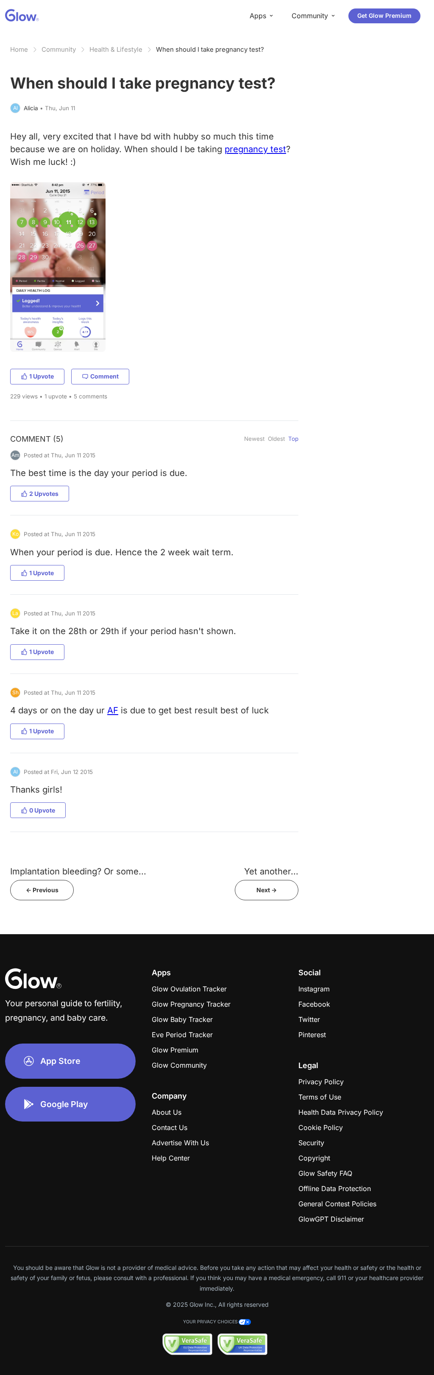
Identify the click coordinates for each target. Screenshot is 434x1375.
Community (59, 49)
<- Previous (42, 889)
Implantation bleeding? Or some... (78, 871)
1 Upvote (41, 376)
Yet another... (271, 871)
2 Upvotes (43, 493)
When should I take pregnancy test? (210, 49)
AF (112, 710)
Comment (104, 376)
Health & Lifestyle (115, 49)
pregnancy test (255, 149)
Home (19, 49)
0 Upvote (42, 810)
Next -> (266, 889)
